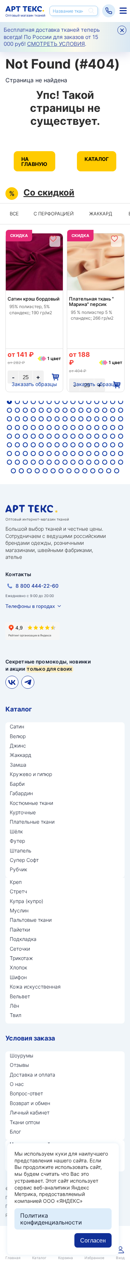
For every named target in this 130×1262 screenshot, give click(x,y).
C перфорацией (54, 213)
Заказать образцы (34, 384)
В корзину (55, 377)
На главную (34, 161)
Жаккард (100, 213)
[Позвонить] (108, 10)
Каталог (96, 159)
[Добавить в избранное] (53, 239)
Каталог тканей (122, 10)
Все (14, 213)
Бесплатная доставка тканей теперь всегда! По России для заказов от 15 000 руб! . (52, 36)
